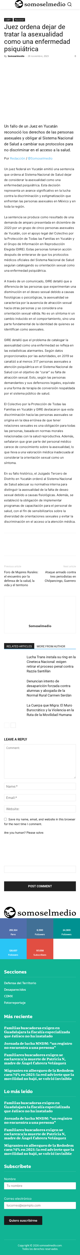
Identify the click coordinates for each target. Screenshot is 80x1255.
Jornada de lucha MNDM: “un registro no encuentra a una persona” (38, 1045)
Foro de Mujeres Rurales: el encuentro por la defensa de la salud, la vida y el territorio (21, 578)
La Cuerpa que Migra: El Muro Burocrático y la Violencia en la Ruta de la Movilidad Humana (50, 710)
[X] (18, 65)
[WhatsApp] (36, 65)
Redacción (17, 158)
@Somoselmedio (40, 158)
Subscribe (40, 940)
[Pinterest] (27, 65)
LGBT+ (8, 19)
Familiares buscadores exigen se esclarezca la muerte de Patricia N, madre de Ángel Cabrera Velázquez (35, 1059)
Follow (40, 919)
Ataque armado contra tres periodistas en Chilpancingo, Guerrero (60, 576)
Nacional (19, 19)
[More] (46, 65)
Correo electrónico (18, 1199)
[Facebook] (8, 65)
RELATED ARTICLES (19, 646)
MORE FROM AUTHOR (51, 646)
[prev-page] (6, 725)
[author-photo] (40, 620)
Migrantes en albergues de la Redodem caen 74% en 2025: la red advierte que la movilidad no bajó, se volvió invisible (39, 1074)
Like (13, 919)
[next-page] (13, 725)
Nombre (10, 1179)
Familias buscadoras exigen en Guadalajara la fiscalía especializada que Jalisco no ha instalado (37, 1032)
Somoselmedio (16, 56)
